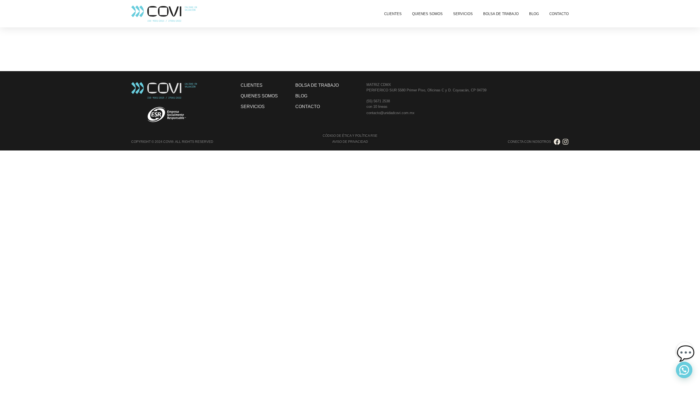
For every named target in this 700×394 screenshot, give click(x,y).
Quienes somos (427, 14)
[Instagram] (565, 141)
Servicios (463, 14)
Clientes (393, 14)
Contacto (559, 14)
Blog (534, 14)
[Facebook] (557, 141)
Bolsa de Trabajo (501, 14)
